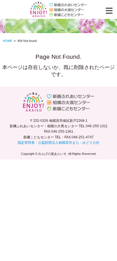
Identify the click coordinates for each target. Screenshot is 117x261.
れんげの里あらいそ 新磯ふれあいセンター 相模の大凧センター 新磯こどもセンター (58, 9)
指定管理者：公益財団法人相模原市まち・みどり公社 (58, 143)
